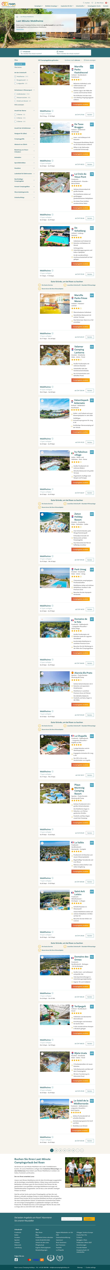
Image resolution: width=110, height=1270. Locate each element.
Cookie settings (91, 1267)
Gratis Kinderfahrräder (43, 1240)
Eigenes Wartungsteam (43, 1247)
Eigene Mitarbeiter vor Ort (64, 1232)
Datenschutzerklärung (63, 1237)
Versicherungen (81, 1245)
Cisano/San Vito (81, 1235)
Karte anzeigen (91, 60)
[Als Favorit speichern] (42, 67)
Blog (37, 1235)
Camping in (38, 6)
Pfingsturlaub (40, 1245)
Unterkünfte (80, 6)
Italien (16, 1235)
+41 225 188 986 (43, 1267)
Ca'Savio (79, 1237)
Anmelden (88, 1219)
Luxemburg (18, 1247)
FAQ (57, 1235)
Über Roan (39, 1232)
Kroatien (17, 1237)
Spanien (17, 1240)
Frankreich (17, 1232)
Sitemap (80, 1267)
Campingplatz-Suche (94, 6)
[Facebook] (16, 1260)
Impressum (59, 1240)
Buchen (89, 114)
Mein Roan (100, 3)
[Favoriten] (92, 3)
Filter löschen (18, 67)
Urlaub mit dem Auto (42, 1242)
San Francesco (60, 1245)
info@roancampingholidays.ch (59, 1267)
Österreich (17, 1245)
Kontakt (105, 6)
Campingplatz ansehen (80, 104)
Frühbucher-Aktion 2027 (84, 1242)
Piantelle (59, 1247)
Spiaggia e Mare (81, 1240)
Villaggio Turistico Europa (84, 1232)
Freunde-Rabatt (81, 1247)
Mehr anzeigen (19, 104)
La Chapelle (60, 1250)
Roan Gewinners (61, 1242)
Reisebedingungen (41, 1250)
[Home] (17, 17)
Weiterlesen (20, 29)
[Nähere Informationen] (52, 111)
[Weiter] (77, 1150)
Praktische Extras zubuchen (44, 1237)
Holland (17, 1242)
